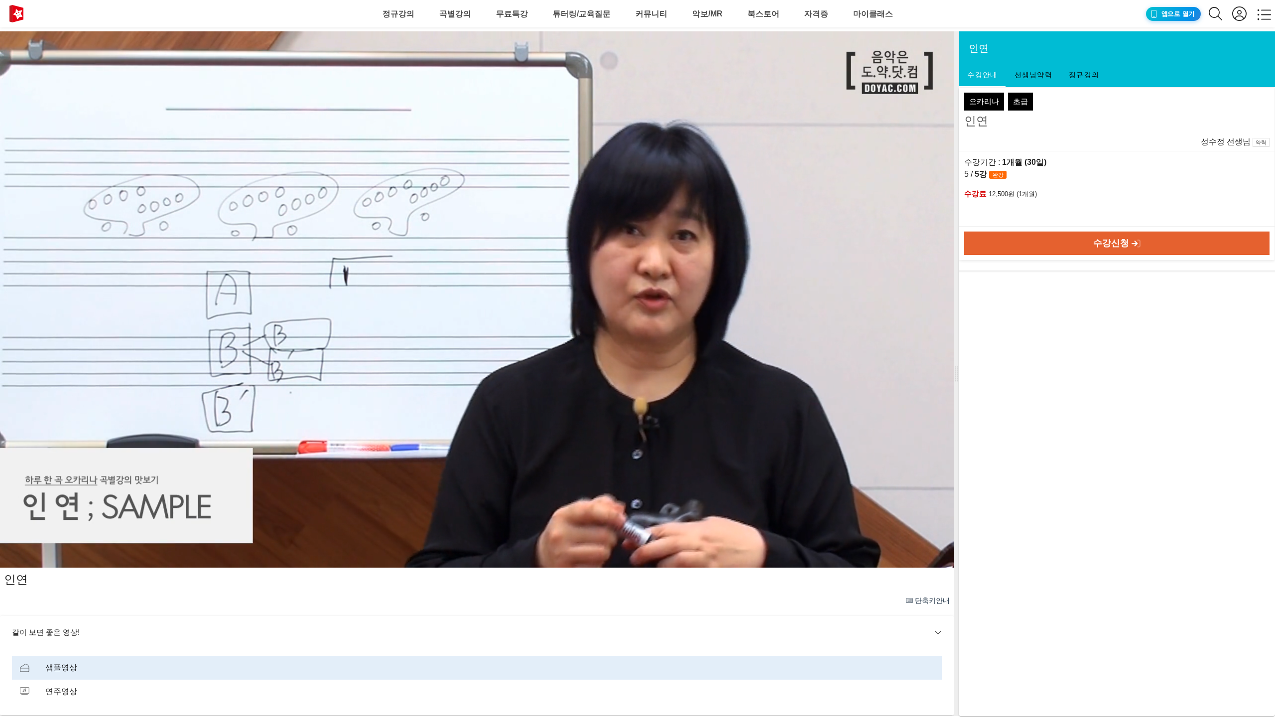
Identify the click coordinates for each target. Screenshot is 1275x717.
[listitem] (477, 668)
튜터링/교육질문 (582, 13)
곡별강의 (455, 13)
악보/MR (707, 13)
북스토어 (763, 13)
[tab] (982, 75)
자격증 (816, 13)
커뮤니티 (651, 13)
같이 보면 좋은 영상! (46, 632)
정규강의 (398, 13)
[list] (477, 680)
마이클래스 (873, 13)
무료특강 (512, 13)
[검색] (1220, 13)
